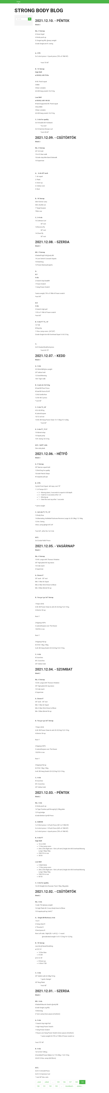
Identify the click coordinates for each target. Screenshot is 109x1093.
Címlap (18, 1)
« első (39, 1082)
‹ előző (46, 1082)
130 (38, 1086)
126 (64, 1082)
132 (50, 1086)
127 (70, 1082)
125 (58, 1082)
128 (76, 1082)
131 (44, 1086)
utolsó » (79, 1086)
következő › (69, 1086)
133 (56, 1086)
